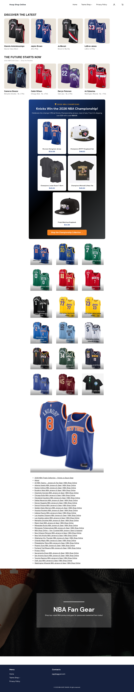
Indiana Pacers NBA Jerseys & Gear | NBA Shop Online (55, 513)
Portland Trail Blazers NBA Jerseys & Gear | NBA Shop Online (58, 548)
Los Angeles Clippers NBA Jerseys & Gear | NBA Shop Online (58, 515)
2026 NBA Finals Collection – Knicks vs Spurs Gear (54, 478)
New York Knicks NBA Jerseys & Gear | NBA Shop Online (56, 535)
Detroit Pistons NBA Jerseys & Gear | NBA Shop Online (55, 505)
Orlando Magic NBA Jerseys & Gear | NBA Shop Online (55, 540)
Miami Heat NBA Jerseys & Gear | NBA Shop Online (54, 523)
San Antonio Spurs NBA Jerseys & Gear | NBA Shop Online (57, 555)
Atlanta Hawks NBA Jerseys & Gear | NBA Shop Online (55, 485)
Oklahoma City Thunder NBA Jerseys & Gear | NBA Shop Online (59, 538)
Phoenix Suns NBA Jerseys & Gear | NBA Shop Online (55, 545)
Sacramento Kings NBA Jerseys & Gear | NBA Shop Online (57, 553)
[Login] (114, 5)
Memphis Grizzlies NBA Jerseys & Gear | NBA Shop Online (57, 520)
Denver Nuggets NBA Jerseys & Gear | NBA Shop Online (56, 503)
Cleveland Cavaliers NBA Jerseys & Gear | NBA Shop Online (57, 498)
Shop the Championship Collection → (67, 232)
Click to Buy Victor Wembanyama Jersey (41, 313)
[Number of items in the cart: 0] (122, 5)
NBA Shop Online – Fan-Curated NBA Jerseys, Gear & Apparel (58, 530)
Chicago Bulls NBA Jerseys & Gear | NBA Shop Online (55, 495)
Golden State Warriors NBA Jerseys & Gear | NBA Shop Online (58, 508)
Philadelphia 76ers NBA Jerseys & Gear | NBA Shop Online (57, 543)
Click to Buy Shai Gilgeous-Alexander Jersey (41, 339)
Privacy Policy (40, 550)
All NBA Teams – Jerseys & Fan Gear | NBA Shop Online (56, 483)
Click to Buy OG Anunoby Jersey (67, 470)
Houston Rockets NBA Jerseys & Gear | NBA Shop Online (56, 510)
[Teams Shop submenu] (91, 4)
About (37, 480)
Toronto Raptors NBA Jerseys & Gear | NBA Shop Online (56, 558)
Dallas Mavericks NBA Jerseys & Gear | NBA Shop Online (56, 500)
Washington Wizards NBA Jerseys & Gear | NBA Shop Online (57, 563)
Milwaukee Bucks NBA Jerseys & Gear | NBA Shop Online (56, 525)
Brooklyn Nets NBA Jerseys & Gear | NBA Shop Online (55, 490)
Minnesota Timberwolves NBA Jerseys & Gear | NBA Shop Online (59, 528)
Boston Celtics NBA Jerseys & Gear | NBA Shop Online (55, 488)
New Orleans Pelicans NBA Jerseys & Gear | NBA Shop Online (58, 533)
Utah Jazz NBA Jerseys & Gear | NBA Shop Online (53, 560)
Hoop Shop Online (17, 4)
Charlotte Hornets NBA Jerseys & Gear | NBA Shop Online (57, 493)
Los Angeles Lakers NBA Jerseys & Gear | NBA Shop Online (57, 518)
